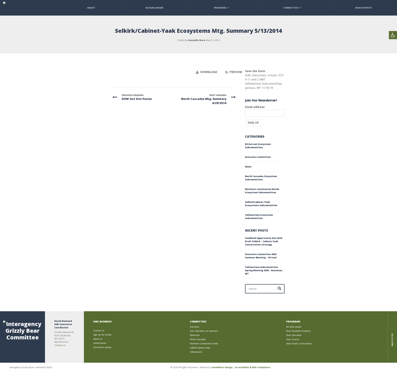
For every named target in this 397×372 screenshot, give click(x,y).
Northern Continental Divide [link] (204, 343)
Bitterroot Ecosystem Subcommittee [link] (258, 146)
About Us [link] (98, 338)
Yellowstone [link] (196, 351)
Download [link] (208, 72)
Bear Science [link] (292, 339)
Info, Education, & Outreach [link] (204, 330)
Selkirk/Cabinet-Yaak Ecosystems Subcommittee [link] (261, 204)
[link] (393, 35)
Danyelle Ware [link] (196, 40)
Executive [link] (194, 326)
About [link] (91, 7)
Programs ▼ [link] (221, 7)
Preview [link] (236, 72)
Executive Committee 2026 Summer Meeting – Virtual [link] (261, 256)
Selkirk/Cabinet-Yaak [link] (200, 347)
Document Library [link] (102, 347)
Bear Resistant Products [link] (298, 330)
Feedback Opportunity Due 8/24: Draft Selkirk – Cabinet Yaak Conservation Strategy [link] (263, 241)
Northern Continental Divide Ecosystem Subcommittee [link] (262, 191)
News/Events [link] (99, 343)
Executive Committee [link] (258, 156)
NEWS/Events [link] (363, 7)
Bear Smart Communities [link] (299, 343)
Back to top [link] (392, 337)
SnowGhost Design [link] (222, 367)
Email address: (255, 107)
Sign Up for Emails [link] (102, 334)
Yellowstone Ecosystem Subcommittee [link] (259, 216)
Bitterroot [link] (195, 335)
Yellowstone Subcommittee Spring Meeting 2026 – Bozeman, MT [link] (264, 270)
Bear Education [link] (294, 335)
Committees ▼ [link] (292, 7)
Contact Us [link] (59, 345)
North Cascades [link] (198, 339)
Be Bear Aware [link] (154, 7)
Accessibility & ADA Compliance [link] (252, 367)
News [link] (248, 166)
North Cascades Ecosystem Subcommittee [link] (261, 178)
